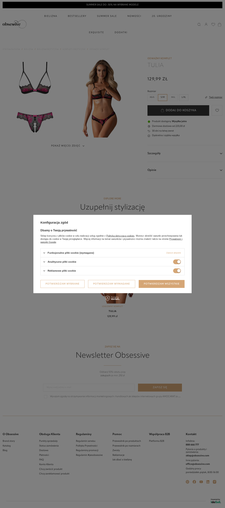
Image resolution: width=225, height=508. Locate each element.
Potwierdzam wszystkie (161, 283)
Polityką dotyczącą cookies (120, 236)
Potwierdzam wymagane (111, 283)
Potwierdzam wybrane (62, 283)
